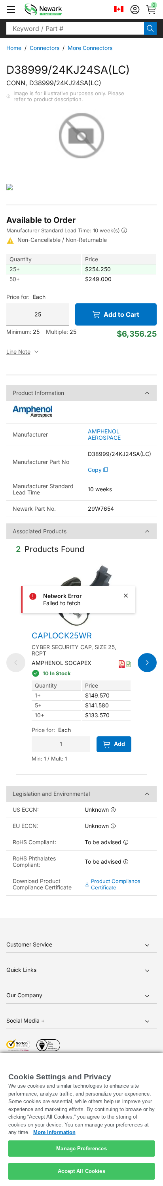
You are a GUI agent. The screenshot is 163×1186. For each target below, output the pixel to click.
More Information (54, 1132)
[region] (81, 1119)
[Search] (150, 28)
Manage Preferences (81, 1149)
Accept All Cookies (81, 1171)
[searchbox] (75, 28)
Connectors (44, 47)
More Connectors (90, 47)
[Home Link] (55, 9)
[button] (11, 9)
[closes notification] (125, 595)
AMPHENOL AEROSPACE (104, 434)
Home (13, 47)
